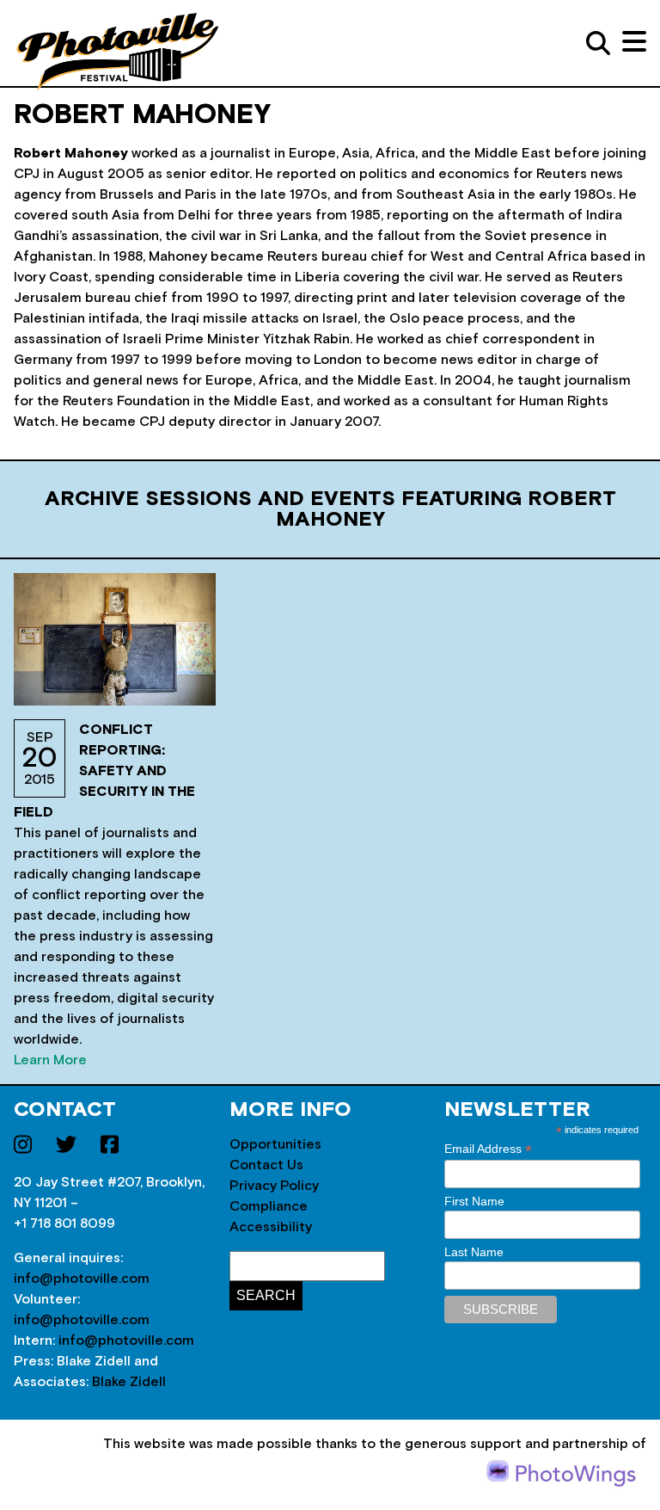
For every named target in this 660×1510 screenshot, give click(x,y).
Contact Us (266, 1165)
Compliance (268, 1206)
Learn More (50, 1060)
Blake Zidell (129, 1382)
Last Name (474, 1252)
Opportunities (275, 1144)
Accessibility (270, 1227)
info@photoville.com (82, 1278)
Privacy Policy (274, 1186)
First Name (474, 1201)
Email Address (488, 1149)
